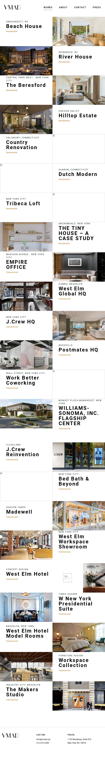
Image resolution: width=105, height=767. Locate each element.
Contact (80, 7)
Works (48, 7)
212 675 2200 (42, 743)
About (63, 7)
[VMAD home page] (12, 7)
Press (97, 7)
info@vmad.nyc (43, 739)
